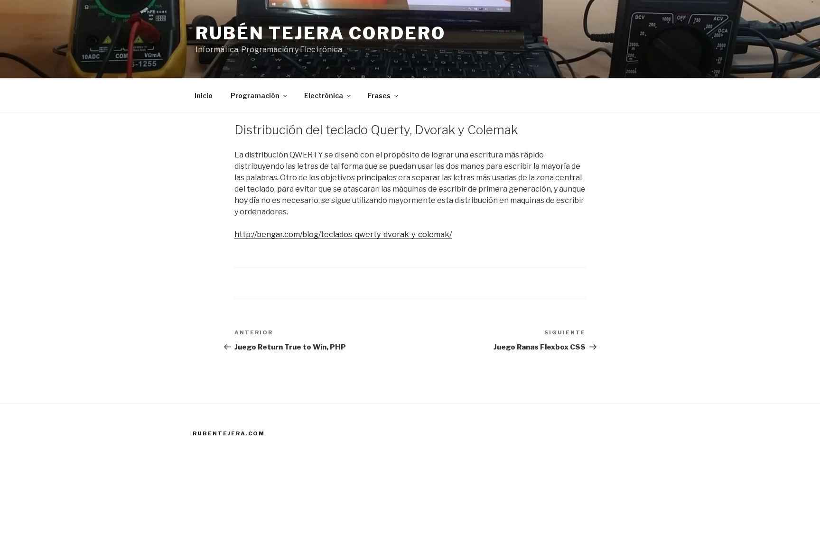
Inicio (204, 96)
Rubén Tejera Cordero (321, 33)
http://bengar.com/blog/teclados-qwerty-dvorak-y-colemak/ (343, 234)
